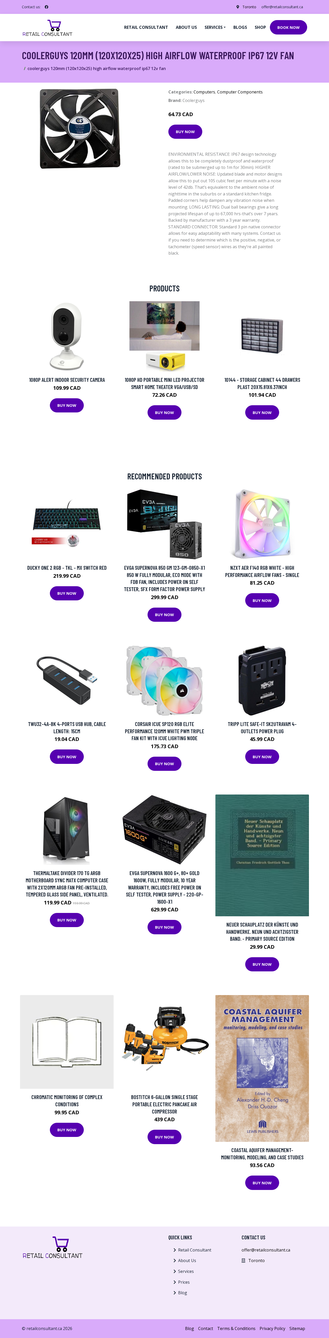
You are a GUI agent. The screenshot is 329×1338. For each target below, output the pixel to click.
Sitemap (297, 1328)
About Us (187, 1260)
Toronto (249, 6)
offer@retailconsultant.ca (282, 6)
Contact (205, 1328)
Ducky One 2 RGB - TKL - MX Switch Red (67, 567)
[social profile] (46, 7)
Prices (184, 1282)
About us (186, 27)
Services (186, 1271)
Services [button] (214, 27)
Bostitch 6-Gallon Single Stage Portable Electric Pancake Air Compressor (164, 1104)
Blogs (240, 27)
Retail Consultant (146, 27)
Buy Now (185, 131)
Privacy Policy (272, 1328)
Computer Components (240, 92)
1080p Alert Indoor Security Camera (67, 379)
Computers (204, 92)
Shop (260, 27)
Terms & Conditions (236, 1328)
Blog (182, 1293)
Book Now (288, 27)
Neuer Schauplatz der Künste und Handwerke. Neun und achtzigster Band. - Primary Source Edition (262, 931)
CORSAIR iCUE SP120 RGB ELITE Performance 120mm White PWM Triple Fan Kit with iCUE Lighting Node (164, 731)
